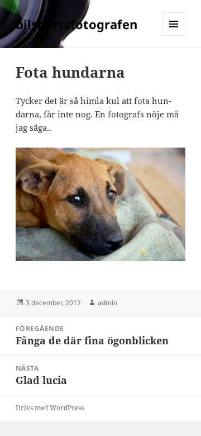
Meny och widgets (173, 35)
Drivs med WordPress (50, 408)
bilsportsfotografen (76, 24)
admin (107, 302)
